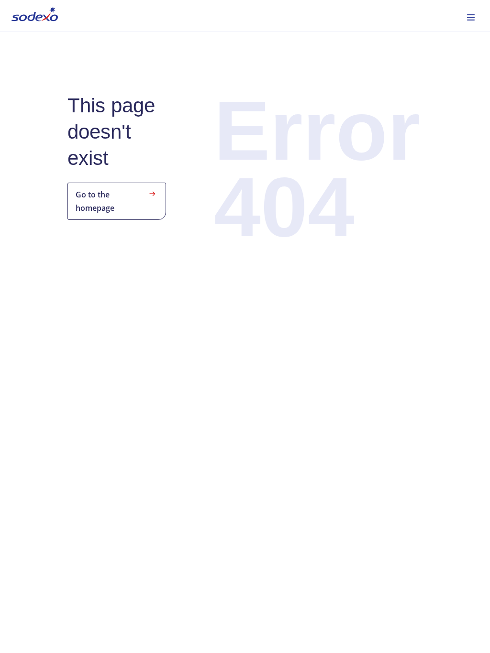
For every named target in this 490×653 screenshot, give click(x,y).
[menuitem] (34, 15)
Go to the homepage (95, 201)
